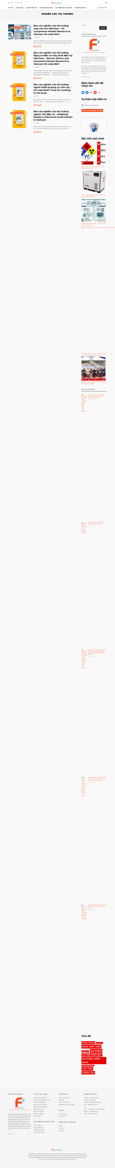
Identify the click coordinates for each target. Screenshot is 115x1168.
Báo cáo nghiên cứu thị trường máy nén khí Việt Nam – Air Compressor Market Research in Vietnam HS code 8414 (52, 29)
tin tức (87, 1068)
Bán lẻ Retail (37, 1116)
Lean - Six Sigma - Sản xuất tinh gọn (94, 1109)
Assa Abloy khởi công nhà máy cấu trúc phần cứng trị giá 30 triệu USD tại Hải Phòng (97, 779)
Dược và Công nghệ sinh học (42, 1100)
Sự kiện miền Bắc (39, 1130)
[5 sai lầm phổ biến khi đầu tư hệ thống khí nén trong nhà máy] (93, 210)
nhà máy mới (91, 1046)
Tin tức (10, 7)
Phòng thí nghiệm (39, 1111)
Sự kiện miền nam (91, 1060)
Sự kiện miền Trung (39, 1132)
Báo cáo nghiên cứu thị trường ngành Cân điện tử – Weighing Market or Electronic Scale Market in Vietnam (53, 115)
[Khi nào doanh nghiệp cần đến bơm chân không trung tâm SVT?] (93, 182)
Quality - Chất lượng (90, 1100)
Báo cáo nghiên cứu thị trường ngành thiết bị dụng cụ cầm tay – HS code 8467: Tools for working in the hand (52, 88)
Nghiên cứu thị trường (17, 27)
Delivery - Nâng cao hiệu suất (92, 1102)
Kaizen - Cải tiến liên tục (91, 1111)
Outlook (61, 1130)
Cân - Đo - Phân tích (65, 1102)
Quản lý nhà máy (31, 7)
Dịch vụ (99, 1043)
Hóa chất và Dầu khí (39, 1102)
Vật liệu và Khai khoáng (40, 1107)
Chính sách (62, 1116)
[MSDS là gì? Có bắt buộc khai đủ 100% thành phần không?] (93, 153)
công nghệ (88, 1043)
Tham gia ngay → (86, 77)
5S (84, 1107)
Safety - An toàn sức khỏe (91, 1098)
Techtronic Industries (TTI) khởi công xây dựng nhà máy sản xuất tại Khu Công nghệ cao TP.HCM (97, 652)
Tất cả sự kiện (37, 1125)
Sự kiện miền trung (88, 1065)
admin (37, 37)
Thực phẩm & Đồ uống (40, 1098)
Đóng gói (61, 1100)
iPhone (61, 1128)
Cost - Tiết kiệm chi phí (90, 1104)
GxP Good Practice (46, 7)
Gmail (60, 1126)
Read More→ (12, 1134)
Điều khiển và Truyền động (66, 1104)
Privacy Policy (63, 1114)
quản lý (85, 1051)
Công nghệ (19, 7)
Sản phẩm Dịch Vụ (80, 7)
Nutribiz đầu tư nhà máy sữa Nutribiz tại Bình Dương (96, 523)
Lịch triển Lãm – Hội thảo (63, 7)
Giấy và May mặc (39, 1109)
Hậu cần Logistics (39, 1113)
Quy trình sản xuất (64, 1098)
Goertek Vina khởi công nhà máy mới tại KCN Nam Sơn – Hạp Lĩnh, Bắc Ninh (96, 396)
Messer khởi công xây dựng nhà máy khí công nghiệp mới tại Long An (97, 906)
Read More (37, 46)
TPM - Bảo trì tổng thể (90, 1113)
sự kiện (96, 1050)
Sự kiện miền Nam (39, 1127)
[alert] (94, 105)
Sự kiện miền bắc (92, 1055)
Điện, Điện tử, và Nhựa (40, 1104)
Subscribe (103, 7)
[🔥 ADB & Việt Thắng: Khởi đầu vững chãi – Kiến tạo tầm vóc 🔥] (93, 369)
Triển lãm (88, 1072)
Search (83, 25)
